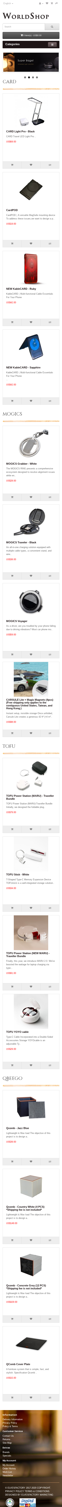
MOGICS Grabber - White (21, 463)
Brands (6, 1452)
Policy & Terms (10, 1426)
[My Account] (41, 3)
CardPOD (12, 210)
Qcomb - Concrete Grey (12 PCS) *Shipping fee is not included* (26, 1287)
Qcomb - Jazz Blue (17, 1128)
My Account (8, 1465)
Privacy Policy (10, 1423)
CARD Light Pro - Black (20, 131)
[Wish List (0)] (47, 3)
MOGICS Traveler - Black (21, 542)
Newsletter (8, 1475)
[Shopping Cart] (52, 3)
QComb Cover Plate (18, 1364)
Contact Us (8, 1436)
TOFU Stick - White (17, 874)
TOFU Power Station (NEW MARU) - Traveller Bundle (28, 955)
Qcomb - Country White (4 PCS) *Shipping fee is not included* (25, 1208)
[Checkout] (56, 3)
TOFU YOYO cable (17, 1031)
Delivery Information (13, 1419)
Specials (7, 1455)
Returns (6, 1439)
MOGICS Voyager (16, 621)
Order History (9, 1468)
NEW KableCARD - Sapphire (23, 367)
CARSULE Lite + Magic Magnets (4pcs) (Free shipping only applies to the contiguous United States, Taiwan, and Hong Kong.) (29, 704)
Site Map (7, 1443)
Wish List (7, 1472)
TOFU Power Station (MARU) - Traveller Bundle (30, 797)
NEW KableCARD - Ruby (21, 288)
